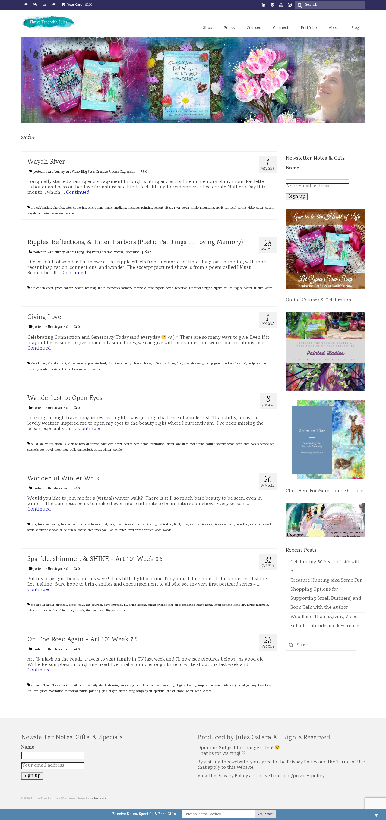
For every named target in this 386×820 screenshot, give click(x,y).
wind (47, 214)
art (33, 208)
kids (268, 685)
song (71, 611)
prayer (113, 691)
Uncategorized (58, 327)
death (103, 685)
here (136, 444)
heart (118, 444)
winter (107, 450)
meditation (56, 691)
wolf (62, 214)
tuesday (77, 369)
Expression (127, 172)
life (29, 691)
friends (162, 605)
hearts (128, 444)
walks (113, 530)
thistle (66, 369)
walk (73, 450)
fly (125, 605)
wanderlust (84, 450)
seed (268, 525)
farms (171, 364)
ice (149, 525)
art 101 (40, 605)
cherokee (58, 208)
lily (243, 605)
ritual (168, 208)
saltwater (246, 288)
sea (272, 444)
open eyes (250, 444)
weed (131, 530)
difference (159, 364)
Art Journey (56, 172)
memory (126, 288)
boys (82, 444)
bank (103, 364)
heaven (79, 288)
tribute (258, 288)
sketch (123, 691)
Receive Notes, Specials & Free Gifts (144, 814)
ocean (169, 288)
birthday (61, 605)
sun (70, 530)
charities (114, 364)
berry (75, 525)
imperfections (223, 605)
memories (113, 288)
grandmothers (224, 364)
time (89, 611)
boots (72, 605)
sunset (171, 691)
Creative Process (107, 172)
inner (101, 288)
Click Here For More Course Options (325, 491)
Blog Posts (88, 172)
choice (137, 364)
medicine (120, 208)
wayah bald (35, 214)
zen (123, 611)
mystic (159, 288)
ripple (208, 288)
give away (197, 364)
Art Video (73, 172)
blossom (96, 525)
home (144, 444)
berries (65, 525)
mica (30, 611)
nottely (221, 444)
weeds (139, 530)
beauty (48, 444)
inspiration (157, 444)
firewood (130, 525)
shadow (41, 530)
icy (154, 525)
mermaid (140, 288)
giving (209, 364)
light (177, 525)
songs (140, 691)
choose (147, 364)
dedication (38, 288)
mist (151, 288)
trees (58, 450)
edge (104, 444)
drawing (113, 685)
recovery (33, 369)
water (260, 208)
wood (158, 530)
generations (95, 208)
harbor (68, 288)
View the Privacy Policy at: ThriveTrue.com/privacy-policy (261, 776)
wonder (118, 450)
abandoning (38, 364)
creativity (91, 685)
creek (119, 525)
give (186, 364)
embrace (116, 605)
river (177, 208)
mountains (197, 444)
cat (105, 525)
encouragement (131, 685)
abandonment (57, 364)
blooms (85, 525)
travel (49, 450)
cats (111, 525)
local (238, 364)
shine (63, 530)
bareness (43, 525)
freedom (166, 685)
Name (292, 168)
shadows (52, 530)
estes (69, 208)
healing (192, 685)
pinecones (220, 525)
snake (44, 369)
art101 (50, 605)
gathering (79, 208)
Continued (77, 192)
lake (178, 444)
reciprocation (257, 364)
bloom (59, 444)
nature (210, 444)
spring (242, 208)
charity (126, 364)
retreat (158, 208)
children (77, 685)
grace (58, 288)
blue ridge (71, 444)
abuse (71, 364)
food (179, 364)
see (42, 450)
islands (228, 685)
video (251, 208)
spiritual (230, 208)
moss (185, 525)
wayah (269, 208)
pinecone (263, 444)
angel (80, 364)
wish (198, 691)
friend (152, 605)
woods (167, 530)
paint (39, 611)
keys (261, 685)
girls (178, 605)
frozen (141, 525)
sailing (234, 288)
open (239, 444)
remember (51, 611)
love (35, 691)
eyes (110, 444)
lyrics (251, 605)
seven (185, 208)
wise (55, 214)
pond (231, 525)
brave (80, 605)
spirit (219, 208)
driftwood (93, 444)
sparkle (79, 611)
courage (97, 605)
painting (146, 208)
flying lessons (137, 605)
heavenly (90, 288)
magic (109, 208)
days (107, 605)
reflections (196, 288)
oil (244, 364)
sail (226, 288)
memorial (71, 691)
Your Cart (79, 5)
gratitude (188, 605)
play (104, 691)
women (70, 214)
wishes (207, 691)
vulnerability (102, 611)
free (156, 685)
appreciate (92, 364)
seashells (33, 450)
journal (240, 685)
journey (251, 685)
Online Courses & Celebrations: (320, 300)
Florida (148, 685)
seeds (30, 530)
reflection (181, 288)
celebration (43, 208)
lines (185, 444)
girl (170, 605)
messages (134, 208)
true (65, 450)
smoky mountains (202, 208)
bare (33, 525)
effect (49, 288)
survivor (55, 369)
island (170, 444)
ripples (218, 288)
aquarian (37, 444)
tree (90, 530)
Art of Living (75, 252)
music (83, 691)
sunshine (80, 530)
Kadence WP (98, 798)
